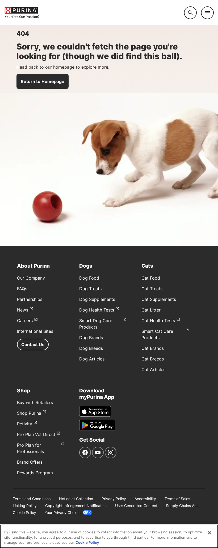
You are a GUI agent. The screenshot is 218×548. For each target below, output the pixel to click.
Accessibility (145, 498)
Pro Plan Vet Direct (36, 434)
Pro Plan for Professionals (30, 448)
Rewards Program (35, 472)
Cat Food (150, 278)
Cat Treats (151, 288)
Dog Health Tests (96, 310)
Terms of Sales (177, 498)
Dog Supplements (97, 299)
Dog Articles (91, 359)
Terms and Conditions (32, 498)
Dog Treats (90, 288)
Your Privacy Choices (63, 512)
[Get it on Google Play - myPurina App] (97, 425)
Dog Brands (91, 337)
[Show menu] (207, 12)
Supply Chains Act (182, 505)
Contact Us (32, 344)
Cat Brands (152, 348)
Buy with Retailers (35, 402)
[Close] (209, 533)
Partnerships (29, 299)
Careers (25, 320)
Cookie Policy (24, 512)
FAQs (22, 288)
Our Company (31, 278)
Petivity (24, 423)
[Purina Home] (94, 13)
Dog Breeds (91, 348)
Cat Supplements (158, 299)
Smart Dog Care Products (95, 324)
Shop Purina (29, 413)
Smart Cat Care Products (157, 334)
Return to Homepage (42, 81)
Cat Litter (151, 310)
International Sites (35, 331)
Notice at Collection (76, 498)
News (22, 310)
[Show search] (190, 12)
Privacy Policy (114, 498)
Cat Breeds (152, 359)
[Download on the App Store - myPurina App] (95, 411)
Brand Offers (30, 462)
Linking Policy (25, 505)
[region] (109, 536)
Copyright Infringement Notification (76, 505)
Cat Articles (153, 369)
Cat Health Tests (158, 320)
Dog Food (89, 278)
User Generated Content (136, 505)
